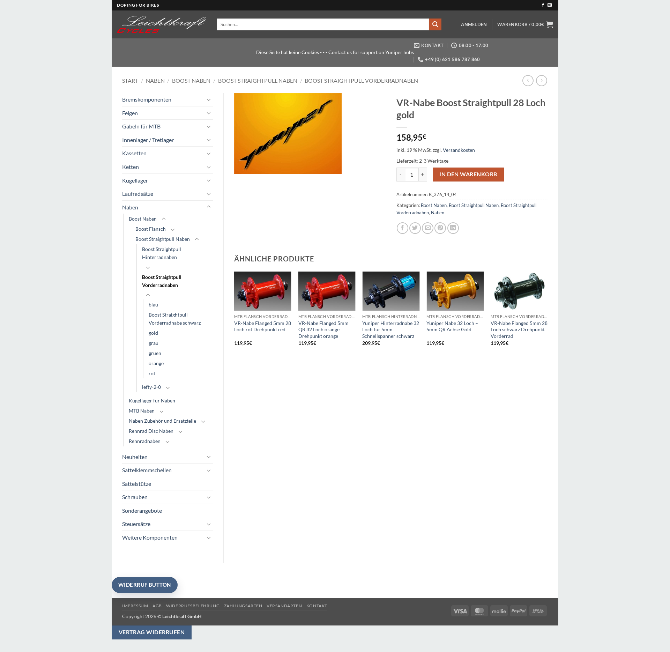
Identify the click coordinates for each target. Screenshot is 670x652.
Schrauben (135, 497)
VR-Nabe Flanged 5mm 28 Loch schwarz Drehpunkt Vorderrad (519, 329)
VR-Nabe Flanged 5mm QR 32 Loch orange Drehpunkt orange (323, 329)
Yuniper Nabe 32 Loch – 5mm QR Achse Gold (452, 326)
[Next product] (527, 80)
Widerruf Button (144, 584)
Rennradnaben (145, 441)
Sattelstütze (136, 483)
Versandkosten (459, 150)
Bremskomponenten (146, 99)
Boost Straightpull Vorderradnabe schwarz (175, 319)
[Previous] (234, 315)
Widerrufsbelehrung (192, 605)
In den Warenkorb (468, 174)
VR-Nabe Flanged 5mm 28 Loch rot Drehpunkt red (262, 326)
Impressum (135, 605)
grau (153, 343)
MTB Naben (142, 411)
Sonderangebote (142, 510)
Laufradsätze (137, 193)
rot (152, 373)
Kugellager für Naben (152, 400)
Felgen (130, 113)
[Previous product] (541, 80)
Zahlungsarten (243, 605)
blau (153, 305)
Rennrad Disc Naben (151, 431)
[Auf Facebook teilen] (402, 228)
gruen (155, 353)
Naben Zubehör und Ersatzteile (162, 421)
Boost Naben (191, 80)
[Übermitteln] (435, 24)
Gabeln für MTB (141, 126)
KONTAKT (316, 605)
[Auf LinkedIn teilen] (453, 228)
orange (156, 363)
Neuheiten (135, 456)
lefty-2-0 (151, 387)
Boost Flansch (150, 229)
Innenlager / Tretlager (148, 139)
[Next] (547, 315)
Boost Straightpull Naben (257, 80)
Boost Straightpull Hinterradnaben (161, 253)
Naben (155, 80)
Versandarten (284, 605)
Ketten (130, 166)
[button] (474, 24)
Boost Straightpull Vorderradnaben (361, 80)
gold (153, 333)
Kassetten (134, 153)
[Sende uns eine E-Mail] (550, 5)
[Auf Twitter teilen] (415, 228)
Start (130, 80)
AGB (157, 605)
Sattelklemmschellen (147, 470)
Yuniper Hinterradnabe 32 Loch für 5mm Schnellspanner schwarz (390, 329)
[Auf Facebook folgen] (543, 5)
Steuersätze (136, 523)
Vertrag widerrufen (152, 632)
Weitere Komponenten (150, 537)
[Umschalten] (208, 99)
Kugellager (135, 180)
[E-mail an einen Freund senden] (427, 228)
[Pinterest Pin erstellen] (440, 228)
